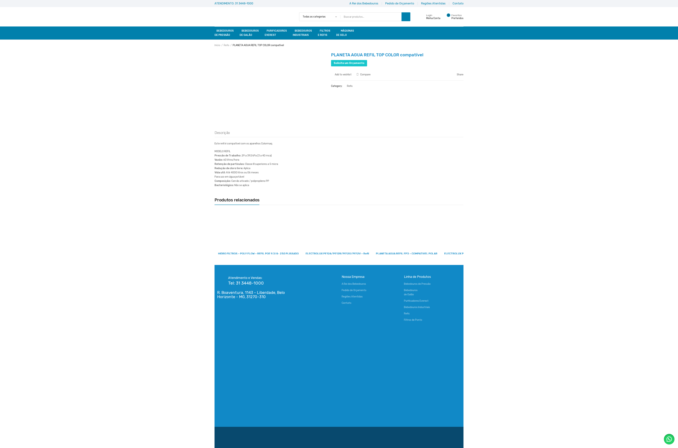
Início (217, 45)
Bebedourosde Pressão (224, 33)
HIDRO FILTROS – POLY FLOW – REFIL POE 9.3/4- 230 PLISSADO (258, 253)
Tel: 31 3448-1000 (246, 283)
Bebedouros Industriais (417, 307)
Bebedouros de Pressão (417, 283)
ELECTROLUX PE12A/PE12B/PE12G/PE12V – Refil (337, 253)
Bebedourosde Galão (249, 33)
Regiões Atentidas (352, 296)
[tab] (222, 133)
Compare (365, 74)
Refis (226, 45)
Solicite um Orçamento (349, 63)
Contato (346, 302)
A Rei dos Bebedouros (354, 283)
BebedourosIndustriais (302, 33)
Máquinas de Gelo (345, 33)
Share (459, 74)
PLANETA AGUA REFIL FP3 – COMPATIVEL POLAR (406, 253)
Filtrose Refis (324, 33)
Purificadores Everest (416, 300)
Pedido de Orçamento (354, 290)
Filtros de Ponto (413, 319)
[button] (669, 439)
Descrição (222, 133)
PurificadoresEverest (276, 33)
